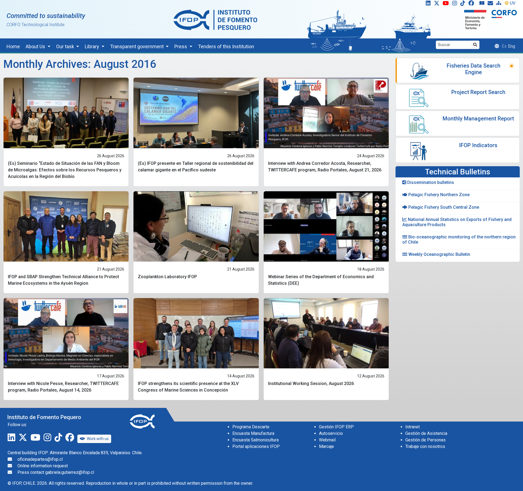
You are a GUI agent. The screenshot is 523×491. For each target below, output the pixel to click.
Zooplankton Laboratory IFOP (167, 276)
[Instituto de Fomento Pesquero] (215, 19)
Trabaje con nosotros (425, 446)
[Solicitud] (491, 4)
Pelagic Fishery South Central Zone (443, 207)
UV (512, 3)
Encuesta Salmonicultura (255, 439)
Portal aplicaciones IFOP (256, 446)
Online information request (42, 465)
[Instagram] (455, 4)
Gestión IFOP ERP (336, 426)
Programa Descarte (250, 426)
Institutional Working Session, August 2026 (311, 383)
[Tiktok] (463, 4)
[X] (438, 4)
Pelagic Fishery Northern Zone (438, 194)
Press (181, 46)
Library (92, 46)
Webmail (327, 439)
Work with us (98, 439)
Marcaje (326, 446)
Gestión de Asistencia (426, 433)
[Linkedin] (427, 4)
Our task (65, 46)
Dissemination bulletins (430, 182)
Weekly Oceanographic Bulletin (438, 254)
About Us (36, 46)
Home (13, 46)
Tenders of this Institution (226, 46)
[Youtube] (447, 4)
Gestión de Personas (425, 439)
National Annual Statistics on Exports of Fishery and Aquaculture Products (457, 222)
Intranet (412, 426)
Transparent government (137, 46)
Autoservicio (331, 433)
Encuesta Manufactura (253, 433)
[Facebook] (473, 4)
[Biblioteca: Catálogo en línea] (482, 4)
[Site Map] (499, 4)
